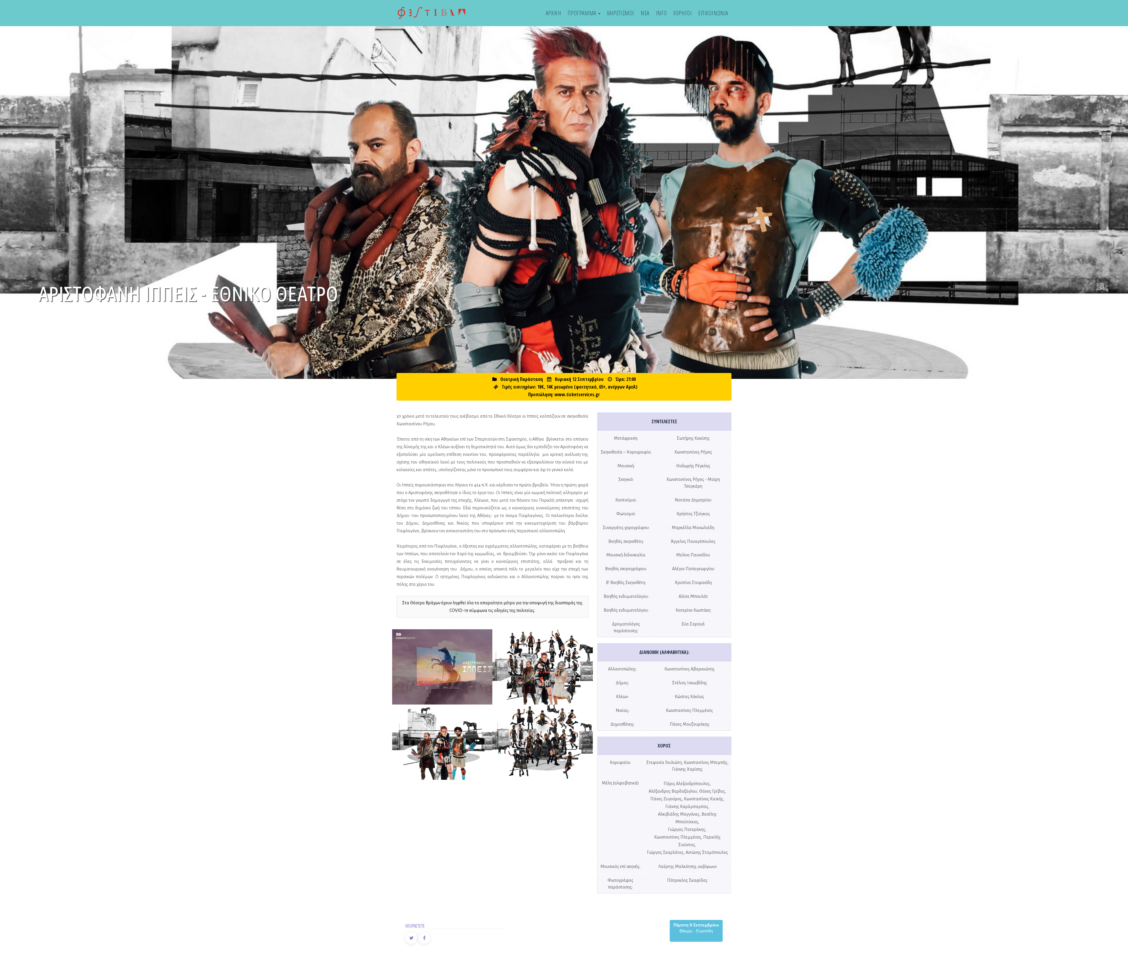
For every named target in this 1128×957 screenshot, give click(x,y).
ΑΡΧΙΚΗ (553, 13)
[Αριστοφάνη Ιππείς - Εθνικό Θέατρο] (442, 667)
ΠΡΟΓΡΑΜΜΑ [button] (582, 13)
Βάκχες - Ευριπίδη (696, 928)
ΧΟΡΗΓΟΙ (682, 13)
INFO (661, 13)
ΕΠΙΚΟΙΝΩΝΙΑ (713, 13)
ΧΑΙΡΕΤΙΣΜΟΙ (620, 13)
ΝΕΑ (645, 13)
